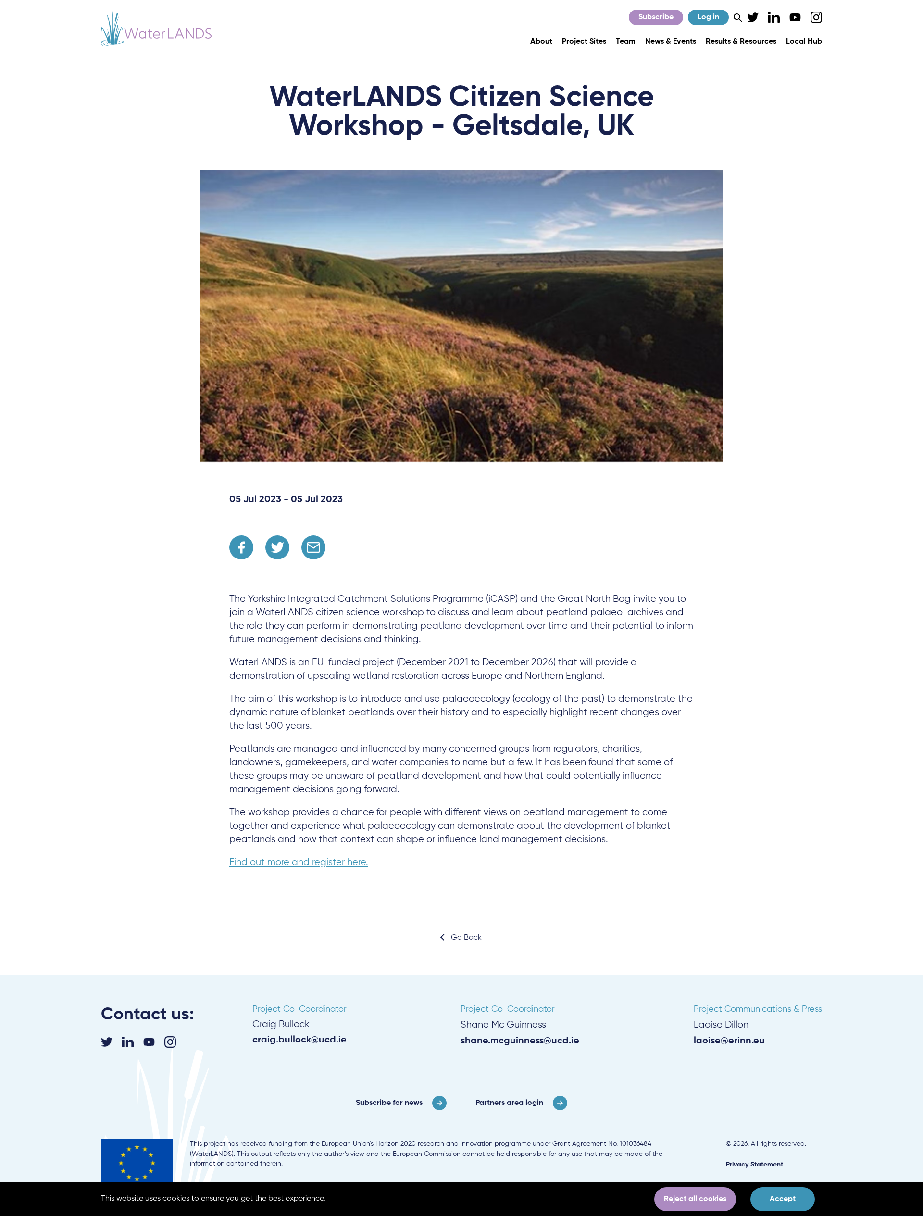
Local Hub (804, 42)
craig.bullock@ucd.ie (299, 1040)
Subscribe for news (389, 1103)
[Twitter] (753, 17)
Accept (783, 1199)
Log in (708, 17)
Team (626, 42)
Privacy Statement (754, 1164)
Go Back (466, 938)
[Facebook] (241, 547)
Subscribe (656, 17)
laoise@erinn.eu (729, 1041)
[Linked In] (774, 17)
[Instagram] (816, 17)
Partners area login (509, 1103)
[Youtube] (795, 17)
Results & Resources (741, 42)
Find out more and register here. (298, 862)
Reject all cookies (695, 1199)
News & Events (670, 42)
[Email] (313, 547)
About (541, 42)
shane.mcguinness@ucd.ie (520, 1041)
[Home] (156, 29)
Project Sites (584, 42)
